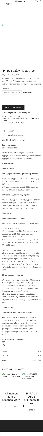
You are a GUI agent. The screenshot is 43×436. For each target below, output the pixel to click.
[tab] (9, 131)
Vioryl (23, 123)
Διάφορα (32, 8)
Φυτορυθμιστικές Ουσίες (22, 11)
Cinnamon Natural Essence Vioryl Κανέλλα (11, 398)
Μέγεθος (5, 88)
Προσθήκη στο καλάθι (13, 107)
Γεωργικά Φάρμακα (20, 8)
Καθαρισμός (27, 92)
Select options (11, 404)
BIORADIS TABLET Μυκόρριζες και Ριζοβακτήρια (31, 400)
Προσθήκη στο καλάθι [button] (32, 407)
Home (9, 8)
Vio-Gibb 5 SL (14, 123)
